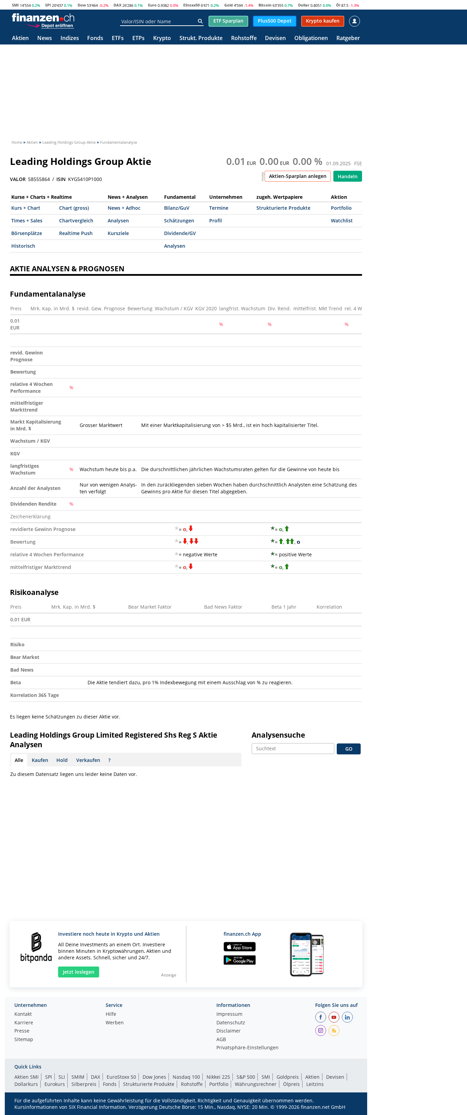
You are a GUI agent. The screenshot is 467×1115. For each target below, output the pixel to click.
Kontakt (23, 1014)
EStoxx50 (191, 5)
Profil (215, 220)
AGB (221, 1039)
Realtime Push (76, 233)
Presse (21, 1031)
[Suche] (200, 21)
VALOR (18, 179)
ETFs (118, 38)
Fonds (95, 38)
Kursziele (118, 233)
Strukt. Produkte (201, 38)
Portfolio (341, 208)
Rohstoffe (244, 38)
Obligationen (311, 38)
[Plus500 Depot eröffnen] (50, 25)
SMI (15, 5)
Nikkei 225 (218, 1077)
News (44, 38)
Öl (338, 5)
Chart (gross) (74, 208)
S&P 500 (246, 1077)
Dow (82, 5)
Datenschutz (230, 1023)
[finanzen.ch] (43, 17)
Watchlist (342, 220)
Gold (228, 5)
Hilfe (111, 1014)
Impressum (229, 1014)
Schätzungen (179, 220)
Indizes (70, 38)
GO (348, 749)
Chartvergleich (76, 220)
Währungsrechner (256, 1084)
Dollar (303, 5)
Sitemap (23, 1039)
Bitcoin (264, 5)
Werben (115, 1023)
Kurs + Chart (25, 208)
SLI (61, 1077)
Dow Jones (154, 1077)
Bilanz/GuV (176, 208)
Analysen (118, 220)
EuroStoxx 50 (121, 1077)
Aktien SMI (26, 1077)
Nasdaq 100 (186, 1077)
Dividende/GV (180, 233)
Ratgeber (348, 38)
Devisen (275, 38)
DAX (117, 5)
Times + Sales (26, 220)
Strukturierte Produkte (283, 208)
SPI (48, 5)
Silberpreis (83, 1084)
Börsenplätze (26, 233)
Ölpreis (291, 1084)
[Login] (354, 21)
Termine (218, 208)
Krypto (162, 38)
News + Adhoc (124, 208)
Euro (152, 5)
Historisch (23, 246)
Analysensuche (278, 735)
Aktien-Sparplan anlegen (297, 176)
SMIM (77, 1077)
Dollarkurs (26, 1084)
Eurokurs (54, 1084)
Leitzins (315, 1084)
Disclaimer (228, 1031)
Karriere (23, 1023)
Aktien (20, 38)
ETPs (138, 38)
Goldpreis (288, 1077)
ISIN (61, 179)
